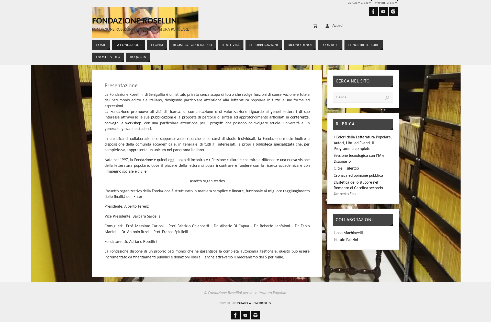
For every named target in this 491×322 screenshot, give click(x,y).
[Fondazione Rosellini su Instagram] (393, 11)
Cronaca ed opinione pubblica (358, 176)
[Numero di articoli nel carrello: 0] (315, 26)
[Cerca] (386, 97)
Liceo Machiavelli (348, 233)
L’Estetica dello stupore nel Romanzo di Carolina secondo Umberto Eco (358, 188)
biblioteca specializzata (275, 144)
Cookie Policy (386, 3)
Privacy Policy (359, 3)
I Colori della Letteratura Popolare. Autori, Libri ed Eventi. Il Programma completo (363, 143)
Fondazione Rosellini (135, 21)
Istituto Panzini (346, 240)
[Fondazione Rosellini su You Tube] (383, 11)
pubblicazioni (162, 117)
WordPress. (263, 303)
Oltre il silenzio (346, 168)
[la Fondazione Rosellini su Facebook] (373, 11)
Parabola (244, 303)
